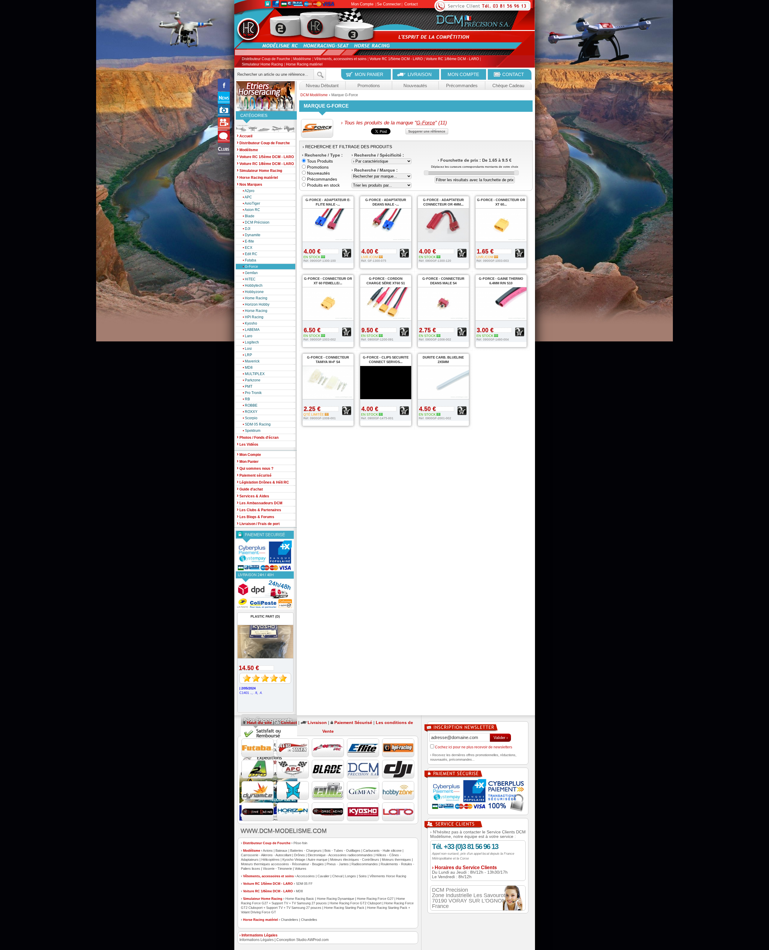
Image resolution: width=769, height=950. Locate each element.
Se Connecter (389, 4)
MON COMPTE (463, 74)
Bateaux (281, 850)
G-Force (250, 266)
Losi (247, 349)
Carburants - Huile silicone (382, 850)
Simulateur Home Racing (262, 64)
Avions (268, 850)
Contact (411, 4)
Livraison (317, 722)
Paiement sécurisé (254, 475)
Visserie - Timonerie (277, 868)
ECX (247, 248)
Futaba (249, 260)
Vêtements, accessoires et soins (340, 59)
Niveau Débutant (322, 85)
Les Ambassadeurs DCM (259, 503)
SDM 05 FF (304, 883)
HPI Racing (253, 317)
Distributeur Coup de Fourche (266, 59)
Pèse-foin (300, 843)
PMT (247, 386)
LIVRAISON (420, 74)
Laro (247, 336)
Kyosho (250, 323)
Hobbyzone (253, 292)
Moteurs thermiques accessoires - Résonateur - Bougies (282, 864)
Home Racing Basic (299, 898)
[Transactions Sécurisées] (478, 795)
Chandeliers (289, 919)
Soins (363, 876)
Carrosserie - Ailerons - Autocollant (266, 855)
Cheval (337, 876)
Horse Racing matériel (304, 64)
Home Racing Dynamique (335, 898)
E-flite (248, 241)
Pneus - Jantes (338, 864)
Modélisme (302, 59)
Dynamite (251, 235)
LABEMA (251, 330)
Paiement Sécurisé (353, 722)
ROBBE (250, 405)
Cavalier (324, 876)
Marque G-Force (344, 95)
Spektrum (251, 431)
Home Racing (255, 298)
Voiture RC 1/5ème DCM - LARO (396, 59)
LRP (247, 355)
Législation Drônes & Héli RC (263, 482)
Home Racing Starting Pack (344, 907)
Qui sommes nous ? (255, 468)
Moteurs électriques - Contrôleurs (354, 859)
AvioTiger (251, 203)
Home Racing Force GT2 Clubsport (355, 903)
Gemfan (250, 273)
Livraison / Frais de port (258, 523)
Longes (350, 876)
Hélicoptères (270, 859)
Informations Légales (256, 940)
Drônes (299, 855)
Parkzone (251, 380)
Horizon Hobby (256, 304)
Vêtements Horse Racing (387, 876)
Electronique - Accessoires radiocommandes (340, 855)
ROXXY (250, 412)
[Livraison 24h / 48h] (265, 590)
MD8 (248, 367)
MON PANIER (369, 74)
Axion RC (251, 210)
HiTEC (249, 279)
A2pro (248, 191)
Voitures (300, 868)
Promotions (368, 85)
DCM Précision (256, 222)
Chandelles (309, 919)
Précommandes (462, 85)
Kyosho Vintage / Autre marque (304, 859)
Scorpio (250, 418)
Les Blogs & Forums (255, 516)
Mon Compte (362, 4)
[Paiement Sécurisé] (265, 551)
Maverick (251, 361)
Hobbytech (253, 285)
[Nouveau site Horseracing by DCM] (265, 96)
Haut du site (259, 722)
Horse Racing (255, 311)
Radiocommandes (364, 864)
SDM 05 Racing (257, 424)
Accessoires (305, 876)
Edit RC (250, 254)
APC (247, 197)
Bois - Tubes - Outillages (342, 850)
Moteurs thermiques (396, 859)
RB (246, 399)
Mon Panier (248, 461)
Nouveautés (415, 85)
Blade (248, 216)
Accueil (244, 136)
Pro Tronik (252, 393)
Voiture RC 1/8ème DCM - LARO (452, 59)
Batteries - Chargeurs (306, 850)
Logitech (251, 342)
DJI (246, 229)
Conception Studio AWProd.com (302, 940)
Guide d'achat (250, 489)
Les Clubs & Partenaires (259, 509)
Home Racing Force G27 (375, 898)
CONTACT (513, 74)
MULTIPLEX (254, 374)
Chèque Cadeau (508, 85)
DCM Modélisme (314, 95)
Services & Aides (253, 496)
